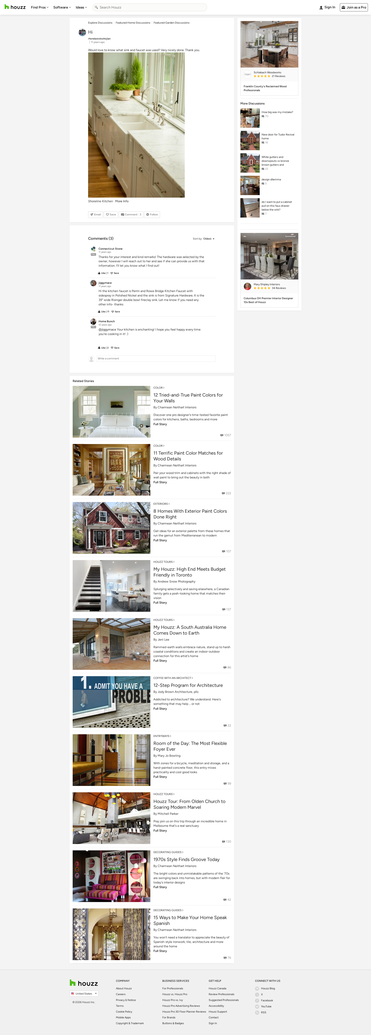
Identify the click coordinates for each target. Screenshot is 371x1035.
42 (229, 899)
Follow (154, 214)
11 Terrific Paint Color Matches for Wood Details (188, 456)
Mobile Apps (123, 1017)
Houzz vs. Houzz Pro (174, 994)
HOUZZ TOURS (163, 562)
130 (228, 841)
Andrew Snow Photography (176, 581)
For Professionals (172, 988)
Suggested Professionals (224, 1000)
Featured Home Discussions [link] (133, 22)
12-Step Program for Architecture (188, 685)
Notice (132, 1000)
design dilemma (271, 179)
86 (229, 667)
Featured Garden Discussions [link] (172, 22)
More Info (121, 201)
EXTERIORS (160, 504)
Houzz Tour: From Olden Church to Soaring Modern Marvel (189, 804)
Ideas (80, 7)
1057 (227, 435)
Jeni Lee (163, 639)
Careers (121, 994)
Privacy (120, 1000)
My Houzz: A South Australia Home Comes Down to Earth (189, 630)
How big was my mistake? (277, 112)
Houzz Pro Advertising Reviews (181, 1006)
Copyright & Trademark (130, 1023)
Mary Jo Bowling (169, 755)
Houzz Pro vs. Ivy (172, 1000)
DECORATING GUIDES (167, 852)
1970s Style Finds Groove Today (186, 859)
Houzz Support (218, 1011)
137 (228, 609)
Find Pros (38, 7)
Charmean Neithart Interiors (177, 407)
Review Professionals (221, 994)
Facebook (267, 1000)
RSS (263, 1012)
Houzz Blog (268, 988)
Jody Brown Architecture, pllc (178, 692)
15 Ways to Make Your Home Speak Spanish (190, 920)
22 (229, 725)
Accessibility (216, 1006)
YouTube (266, 1006)
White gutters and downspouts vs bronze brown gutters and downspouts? (275, 161)
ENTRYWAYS (161, 736)
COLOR (158, 387)
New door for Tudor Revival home (278, 136)
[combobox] (150, 7)
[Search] (96, 7)
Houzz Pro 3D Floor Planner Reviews (184, 1011)
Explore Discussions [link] (100, 22)
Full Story (160, 424)
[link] (274, 76)
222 (228, 493)
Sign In (213, 1023)
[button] (203, 239)
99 (229, 783)
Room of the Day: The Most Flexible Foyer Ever (190, 746)
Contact (214, 1017)
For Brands (168, 1017)
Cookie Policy (124, 1011)
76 (229, 958)
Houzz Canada (217, 988)
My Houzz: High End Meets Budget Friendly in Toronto (189, 572)
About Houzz (124, 988)
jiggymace (109, 329)
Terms (120, 1006)
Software (60, 7)
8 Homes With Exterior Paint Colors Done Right (190, 514)
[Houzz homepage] (15, 6)
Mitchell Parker (168, 814)
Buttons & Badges (173, 1023)
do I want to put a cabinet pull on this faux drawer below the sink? (277, 205)
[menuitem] (40, 7)
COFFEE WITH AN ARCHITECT (172, 678)
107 (228, 551)
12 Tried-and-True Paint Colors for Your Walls (188, 398)
